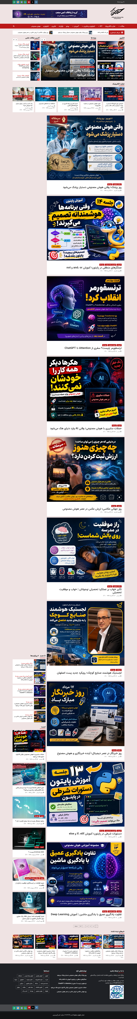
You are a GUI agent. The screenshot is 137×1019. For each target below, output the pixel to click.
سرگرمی (21, 983)
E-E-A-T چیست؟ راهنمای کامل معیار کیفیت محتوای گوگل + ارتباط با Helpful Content (111, 73)
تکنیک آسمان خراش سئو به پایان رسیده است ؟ (22, 77)
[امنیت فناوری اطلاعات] (34, 66)
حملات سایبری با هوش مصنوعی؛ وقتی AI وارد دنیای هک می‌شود (53, 32)
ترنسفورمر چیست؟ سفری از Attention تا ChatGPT (93, 348)
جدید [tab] (42, 656)
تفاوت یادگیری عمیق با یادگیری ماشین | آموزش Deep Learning (86, 914)
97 (80, 926)
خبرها (16, 980)
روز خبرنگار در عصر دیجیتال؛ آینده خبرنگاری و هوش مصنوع (89, 753)
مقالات (122, 26)
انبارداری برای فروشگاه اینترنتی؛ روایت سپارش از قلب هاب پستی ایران (114, 105)
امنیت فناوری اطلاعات (23, 67)
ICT (101, 26)
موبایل (18, 987)
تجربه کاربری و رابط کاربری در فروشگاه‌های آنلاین (70, 104)
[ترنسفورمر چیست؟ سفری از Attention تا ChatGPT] (39, 691)
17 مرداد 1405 (112, 756)
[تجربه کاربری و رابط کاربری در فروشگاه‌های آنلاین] (68, 94)
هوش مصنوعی (35, 26)
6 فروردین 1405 (27, 110)
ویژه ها (75, 67)
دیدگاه (119, 750)
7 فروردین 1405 (50, 108)
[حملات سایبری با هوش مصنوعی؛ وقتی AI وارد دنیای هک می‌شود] (39, 703)
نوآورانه (61, 26)
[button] (14, 26)
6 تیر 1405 (31, 792)
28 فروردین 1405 (73, 110)
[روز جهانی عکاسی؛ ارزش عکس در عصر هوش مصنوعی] (39, 716)
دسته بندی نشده (44, 983)
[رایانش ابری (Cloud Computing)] (34, 45)
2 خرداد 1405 (31, 823)
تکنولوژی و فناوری (89, 26)
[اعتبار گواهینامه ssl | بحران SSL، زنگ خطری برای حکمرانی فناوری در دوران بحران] (29, 903)
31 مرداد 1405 (81, 78)
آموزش (76, 26)
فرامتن (119, 506)
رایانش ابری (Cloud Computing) (24, 46)
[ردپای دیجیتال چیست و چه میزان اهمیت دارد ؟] (29, 808)
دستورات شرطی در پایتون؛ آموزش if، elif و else (95, 833)
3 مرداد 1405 (110, 58)
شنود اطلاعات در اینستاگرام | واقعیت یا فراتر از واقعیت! (30, 884)
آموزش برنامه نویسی (83, 67)
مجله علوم (30, 987)
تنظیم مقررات (29, 980)
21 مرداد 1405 (111, 595)
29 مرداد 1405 (112, 351)
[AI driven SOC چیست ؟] (29, 839)
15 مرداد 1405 (112, 917)
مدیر (120, 78)
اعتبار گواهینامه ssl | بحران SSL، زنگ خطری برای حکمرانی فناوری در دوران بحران (30, 917)
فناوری (54, 26)
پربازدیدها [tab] (34, 656)
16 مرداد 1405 (112, 837)
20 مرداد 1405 (112, 676)
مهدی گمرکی (90, 78)
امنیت (27, 65)
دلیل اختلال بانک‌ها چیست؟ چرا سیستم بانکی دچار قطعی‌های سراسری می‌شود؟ (30, 788)
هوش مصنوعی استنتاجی (22, 57)
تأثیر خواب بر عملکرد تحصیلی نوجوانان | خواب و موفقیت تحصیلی (90, 591)
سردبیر (119, 110)
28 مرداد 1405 (111, 431)
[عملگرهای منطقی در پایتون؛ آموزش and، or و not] (68, 61)
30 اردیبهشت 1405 (34, 854)
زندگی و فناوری (117, 184)
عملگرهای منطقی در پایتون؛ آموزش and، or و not (69, 72)
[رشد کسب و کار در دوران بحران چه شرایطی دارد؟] (23, 94)
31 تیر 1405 (114, 78)
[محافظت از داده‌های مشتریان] (45, 94)
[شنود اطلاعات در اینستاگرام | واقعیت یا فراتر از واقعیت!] (29, 870)
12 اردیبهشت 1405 (29, 921)
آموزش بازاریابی (28, 96)
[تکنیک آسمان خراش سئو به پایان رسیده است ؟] (34, 76)
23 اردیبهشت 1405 (89, 108)
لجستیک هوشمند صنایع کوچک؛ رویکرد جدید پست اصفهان (89, 673)
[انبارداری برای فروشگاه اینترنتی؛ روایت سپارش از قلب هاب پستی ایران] (113, 94)
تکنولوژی (46, 26)
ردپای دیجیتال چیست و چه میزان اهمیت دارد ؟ (29, 821)
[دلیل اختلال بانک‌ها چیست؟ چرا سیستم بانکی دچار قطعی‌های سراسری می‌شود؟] (29, 774)
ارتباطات (120, 96)
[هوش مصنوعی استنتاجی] (34, 55)
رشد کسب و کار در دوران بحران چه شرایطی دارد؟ (24, 104)
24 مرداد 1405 (108, 512)
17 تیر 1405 (113, 110)
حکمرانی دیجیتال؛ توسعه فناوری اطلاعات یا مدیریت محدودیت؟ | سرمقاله (112, 53)
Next (76, 926)
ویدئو (67, 26)
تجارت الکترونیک (110, 26)
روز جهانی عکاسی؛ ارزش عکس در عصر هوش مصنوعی (95, 32)
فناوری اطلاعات (118, 48)
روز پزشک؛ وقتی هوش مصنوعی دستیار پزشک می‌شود (92, 187)
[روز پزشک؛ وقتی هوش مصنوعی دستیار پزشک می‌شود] (39, 665)
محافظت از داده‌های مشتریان (47, 103)
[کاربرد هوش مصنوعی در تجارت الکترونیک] (91, 94)
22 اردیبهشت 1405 (32, 888)
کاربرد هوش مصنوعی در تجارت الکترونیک (92, 104)
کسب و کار (25, 991)
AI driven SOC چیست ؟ (36, 852)
